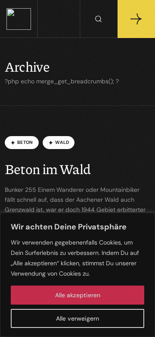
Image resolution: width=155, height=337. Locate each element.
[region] (77, 275)
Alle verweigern (77, 318)
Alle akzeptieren (77, 295)
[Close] (146, 220)
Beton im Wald (48, 168)
